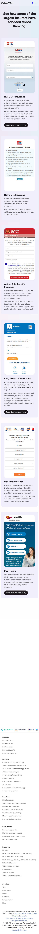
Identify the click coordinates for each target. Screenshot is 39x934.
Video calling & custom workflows (14, 765)
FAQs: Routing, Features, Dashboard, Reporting (19, 860)
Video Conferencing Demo (11, 876)
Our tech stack (7, 747)
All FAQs (5, 850)
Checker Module (8, 778)
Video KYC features (9, 863)
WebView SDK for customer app (13, 788)
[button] (33, 3)
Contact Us (6, 897)
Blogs (4, 903)
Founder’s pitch (7, 740)
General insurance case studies (13, 836)
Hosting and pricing (9, 753)
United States (26, 913)
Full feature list (7, 744)
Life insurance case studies (12, 833)
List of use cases (8, 800)
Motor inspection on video (11, 816)
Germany (17, 913)
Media (4, 893)
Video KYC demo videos (10, 866)
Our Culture (6, 890)
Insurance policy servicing (11, 813)
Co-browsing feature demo (12, 775)
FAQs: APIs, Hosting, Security (12, 856)
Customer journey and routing (13, 762)
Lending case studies (10, 839)
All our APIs (6, 784)
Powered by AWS (8, 750)
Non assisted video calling (11, 819)
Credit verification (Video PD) (12, 809)
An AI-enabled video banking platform (15, 769)
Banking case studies (10, 830)
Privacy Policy (7, 900)
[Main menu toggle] (36, 3)
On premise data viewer (10, 791)
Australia (23, 916)
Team (4, 887)
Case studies (7, 827)
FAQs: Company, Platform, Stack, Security (17, 853)
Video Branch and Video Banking (14, 803)
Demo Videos (7, 869)
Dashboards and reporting (11, 781)
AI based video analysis (10, 772)
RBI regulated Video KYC (11, 806)
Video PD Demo (8, 872)
